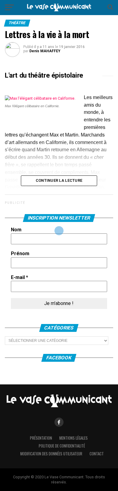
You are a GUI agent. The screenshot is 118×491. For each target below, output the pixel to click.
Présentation (41, 438)
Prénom (20, 253)
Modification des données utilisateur (51, 454)
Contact (97, 454)
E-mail (19, 277)
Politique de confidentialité (62, 446)
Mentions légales (73, 438)
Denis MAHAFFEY (45, 51)
